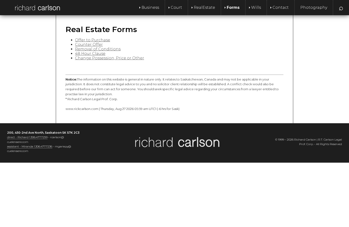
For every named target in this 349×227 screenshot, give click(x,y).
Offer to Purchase (92, 40)
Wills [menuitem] (256, 7)
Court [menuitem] (176, 7)
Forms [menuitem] (233, 7)
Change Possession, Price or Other (109, 58)
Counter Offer (89, 44)
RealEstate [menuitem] (204, 7)
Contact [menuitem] (281, 7)
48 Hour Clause (90, 53)
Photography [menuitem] (313, 7)
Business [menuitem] (150, 7)
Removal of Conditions (98, 49)
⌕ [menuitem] (341, 7)
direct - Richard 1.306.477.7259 (27, 137)
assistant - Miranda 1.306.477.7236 (29, 146)
